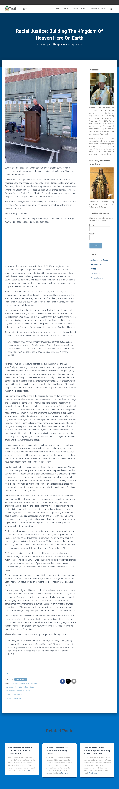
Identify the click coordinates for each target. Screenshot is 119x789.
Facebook (107, 2)
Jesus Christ (10, 691)
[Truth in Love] (16, 9)
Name (91, 225)
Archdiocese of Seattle (99, 260)
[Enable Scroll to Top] (114, 784)
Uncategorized (21, 679)
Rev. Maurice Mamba (13, 698)
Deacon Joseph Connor (28, 683)
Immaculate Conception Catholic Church (20, 687)
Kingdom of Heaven (23, 691)
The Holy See (95, 273)
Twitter (110, 2)
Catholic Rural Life (97, 278)
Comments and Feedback (97, 9)
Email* (91, 234)
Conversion (14, 683)
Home (50, 9)
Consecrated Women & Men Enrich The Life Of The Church (20, 750)
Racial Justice (10, 695)
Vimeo (113, 2)
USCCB (93, 269)
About (57, 9)
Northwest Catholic (98, 264)
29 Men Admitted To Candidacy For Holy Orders (57, 750)
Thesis (66, 9)
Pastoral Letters (78, 9)
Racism (19, 695)
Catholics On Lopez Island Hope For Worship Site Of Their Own (97, 750)
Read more (30, 771)
